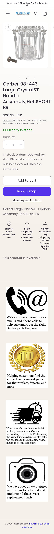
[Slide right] (34, 77)
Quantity (9, 137)
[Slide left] (19, 77)
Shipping (8, 120)
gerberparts (21, 523)
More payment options (27, 200)
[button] (7, 13)
